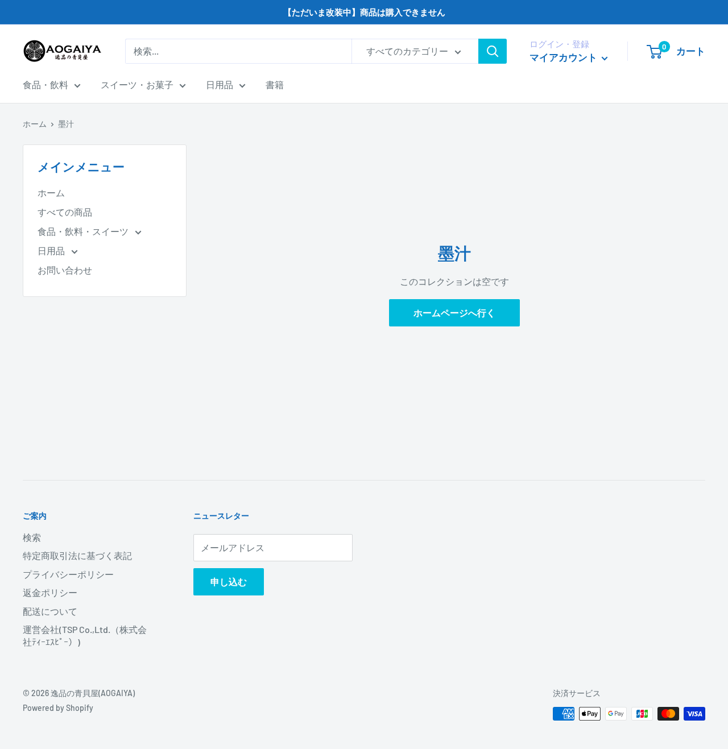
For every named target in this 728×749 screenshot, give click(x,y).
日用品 (219, 84)
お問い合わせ (65, 269)
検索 (32, 537)
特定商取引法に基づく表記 (77, 555)
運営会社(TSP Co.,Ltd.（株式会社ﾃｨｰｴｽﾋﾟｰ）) (85, 635)
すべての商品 (65, 211)
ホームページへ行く (454, 312)
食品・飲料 (45, 84)
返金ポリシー (50, 592)
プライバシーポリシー (68, 574)
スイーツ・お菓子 (137, 84)
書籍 (275, 84)
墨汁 (66, 124)
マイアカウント (564, 57)
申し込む (228, 581)
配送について (50, 611)
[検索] (492, 51)
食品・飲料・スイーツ (84, 231)
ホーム (35, 124)
